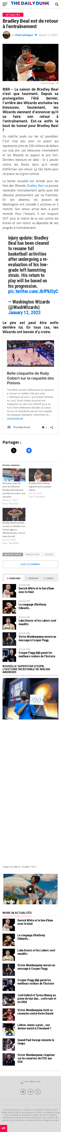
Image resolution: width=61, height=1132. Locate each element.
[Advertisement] (30, 758)
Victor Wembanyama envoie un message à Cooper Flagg (37, 638)
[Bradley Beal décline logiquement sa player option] (40, 474)
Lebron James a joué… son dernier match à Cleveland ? (34, 1026)
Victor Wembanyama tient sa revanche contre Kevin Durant (35, 1011)
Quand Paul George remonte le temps (35, 1041)
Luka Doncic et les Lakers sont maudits (37, 622)
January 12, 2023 (24, 312)
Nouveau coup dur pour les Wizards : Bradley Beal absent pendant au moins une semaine (14, 489)
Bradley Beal (35, 185)
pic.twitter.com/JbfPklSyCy (34, 291)
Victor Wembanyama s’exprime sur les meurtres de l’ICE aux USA (36, 1058)
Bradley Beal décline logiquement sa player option (40, 486)
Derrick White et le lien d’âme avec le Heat (36, 590)
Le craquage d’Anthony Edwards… (32, 606)
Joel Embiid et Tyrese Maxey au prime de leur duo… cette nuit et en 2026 (36, 998)
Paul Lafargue (24, 35)
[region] (30, 889)
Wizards (49, 554)
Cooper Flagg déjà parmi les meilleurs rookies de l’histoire (37, 654)
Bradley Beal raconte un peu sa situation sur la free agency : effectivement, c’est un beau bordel (14, 529)
